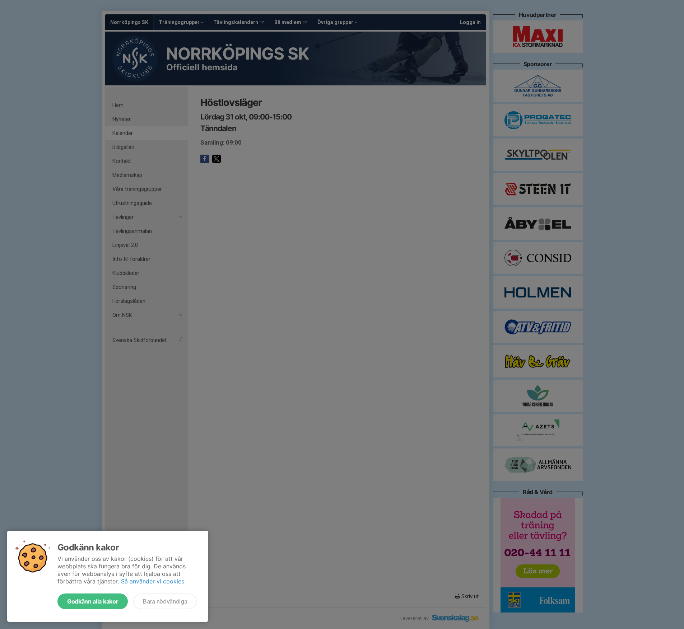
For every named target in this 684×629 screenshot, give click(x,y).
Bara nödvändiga (165, 601)
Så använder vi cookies (152, 581)
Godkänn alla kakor (92, 601)
